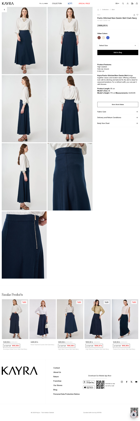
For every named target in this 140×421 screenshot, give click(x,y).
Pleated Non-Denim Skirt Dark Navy (124, 349)
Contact (56, 368)
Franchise (57, 381)
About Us (57, 372)
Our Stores (57, 385)
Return (56, 376)
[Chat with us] (134, 415)
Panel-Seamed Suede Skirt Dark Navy (42, 344)
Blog (55, 390)
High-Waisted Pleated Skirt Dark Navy (97, 349)
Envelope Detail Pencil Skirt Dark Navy (15, 349)
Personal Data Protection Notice (66, 394)
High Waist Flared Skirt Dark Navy (68, 349)
